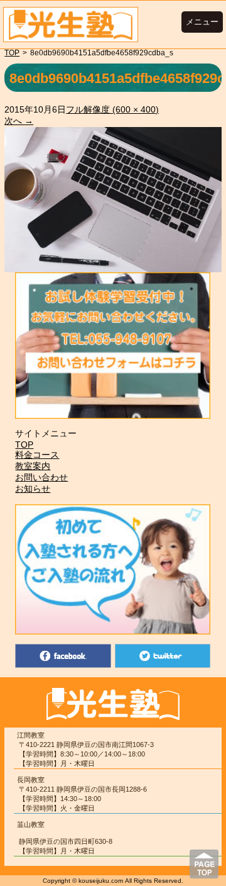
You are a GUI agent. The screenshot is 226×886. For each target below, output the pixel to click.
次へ (18, 121)
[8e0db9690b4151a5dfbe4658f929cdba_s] (113, 267)
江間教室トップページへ (70, 24)
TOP (11, 52)
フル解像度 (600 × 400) (112, 109)
